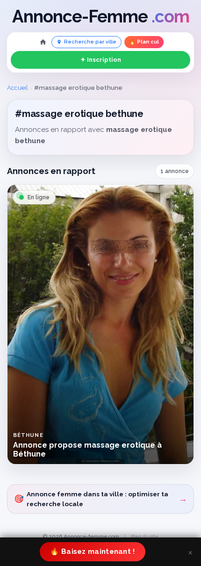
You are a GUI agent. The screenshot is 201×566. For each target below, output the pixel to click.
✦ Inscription (100, 59)
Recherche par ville (90, 42)
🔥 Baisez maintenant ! (92, 551)
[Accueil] (43, 42)
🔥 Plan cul (144, 42)
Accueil (17, 87)
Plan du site (144, 536)
